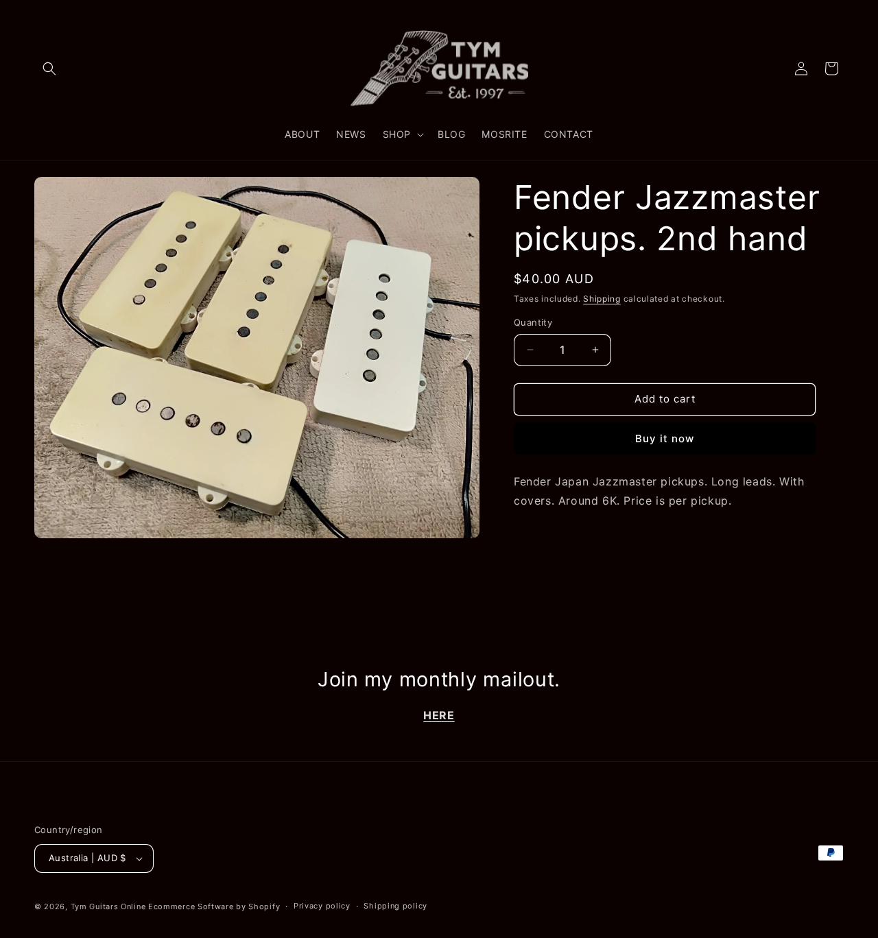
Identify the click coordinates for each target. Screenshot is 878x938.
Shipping (602, 298)
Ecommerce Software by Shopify (214, 906)
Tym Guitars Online (108, 906)
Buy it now (664, 438)
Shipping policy (395, 906)
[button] (49, 68)
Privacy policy (322, 906)
